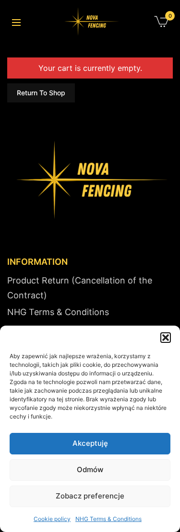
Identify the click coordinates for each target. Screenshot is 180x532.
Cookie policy (52, 518)
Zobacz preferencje (90, 495)
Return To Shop (41, 93)
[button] (165, 337)
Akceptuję (90, 443)
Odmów (90, 469)
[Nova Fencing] (90, 21)
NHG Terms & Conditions (108, 518)
